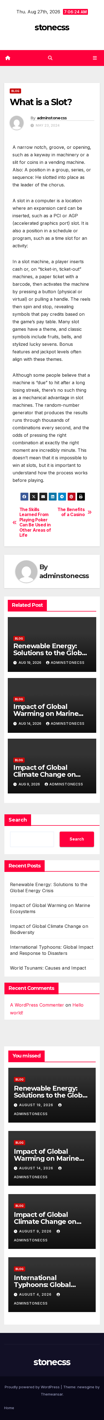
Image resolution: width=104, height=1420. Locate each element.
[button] (50, 58)
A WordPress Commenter (37, 1005)
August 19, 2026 (36, 1105)
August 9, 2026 (36, 1231)
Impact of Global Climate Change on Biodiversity (44, 774)
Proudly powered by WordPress (33, 1387)
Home (9, 1408)
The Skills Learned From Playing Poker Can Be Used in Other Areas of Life (35, 522)
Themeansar (52, 1394)
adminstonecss (52, 117)
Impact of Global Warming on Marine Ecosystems (45, 713)
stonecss (52, 27)
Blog (15, 91)
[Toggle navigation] (95, 58)
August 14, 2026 (36, 1168)
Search (18, 820)
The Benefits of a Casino (71, 512)
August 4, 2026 (36, 1294)
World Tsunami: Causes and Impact (48, 968)
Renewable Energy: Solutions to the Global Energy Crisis (50, 653)
